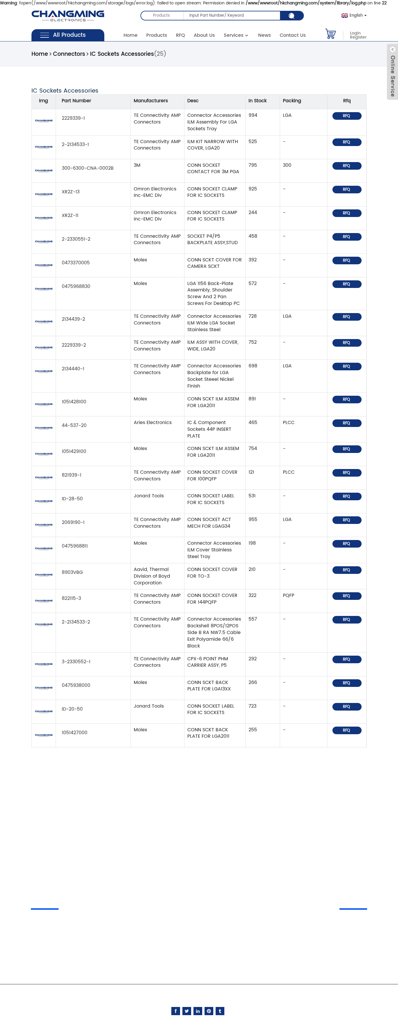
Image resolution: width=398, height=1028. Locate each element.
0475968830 (76, 286)
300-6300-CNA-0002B (88, 168)
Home (131, 35)
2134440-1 (73, 369)
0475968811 (75, 546)
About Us (204, 35)
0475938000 (76, 685)
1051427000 (74, 733)
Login (355, 33)
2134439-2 (73, 319)
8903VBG (72, 572)
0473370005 (76, 263)
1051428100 (74, 402)
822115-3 (71, 598)
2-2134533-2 (76, 622)
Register (358, 37)
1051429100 (74, 451)
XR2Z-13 (71, 192)
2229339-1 (73, 118)
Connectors (69, 54)
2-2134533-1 (75, 144)
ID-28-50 (72, 499)
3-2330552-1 (76, 662)
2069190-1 (73, 522)
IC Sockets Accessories (122, 54)
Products (156, 35)
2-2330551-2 (76, 239)
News (264, 35)
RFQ (180, 35)
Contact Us (293, 35)
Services (234, 35)
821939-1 (71, 475)
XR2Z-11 (70, 215)
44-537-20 (74, 425)
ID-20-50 (72, 709)
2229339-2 (74, 345)
